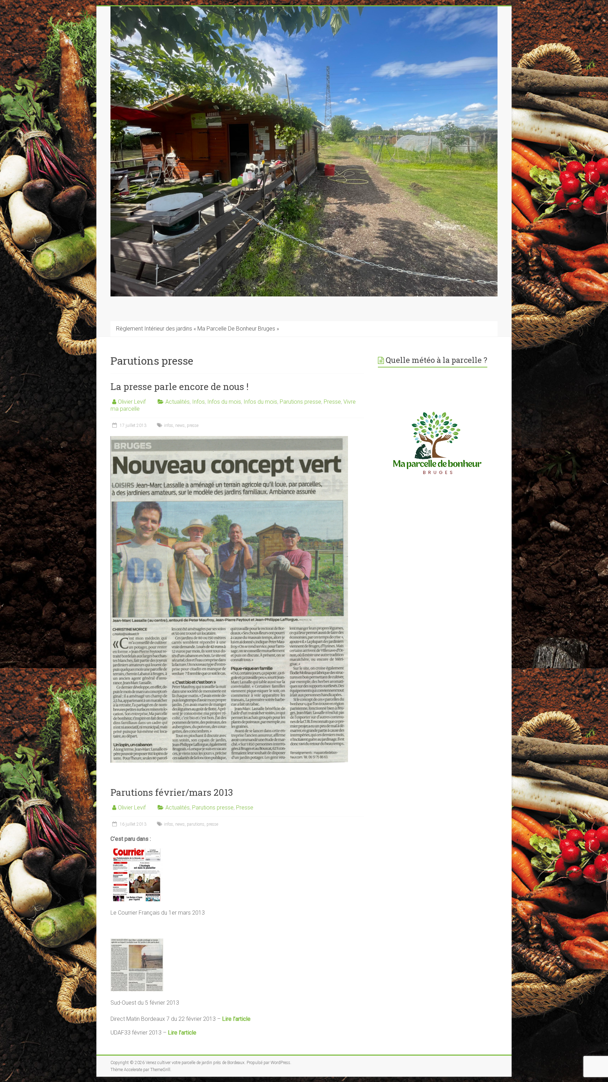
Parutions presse (300, 401)
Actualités (177, 401)
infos (168, 425)
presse (192, 425)
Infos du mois (224, 401)
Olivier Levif (132, 401)
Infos (198, 401)
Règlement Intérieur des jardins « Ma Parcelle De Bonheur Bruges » (197, 328)
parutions (195, 824)
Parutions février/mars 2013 (171, 792)
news (180, 425)
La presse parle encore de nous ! (179, 386)
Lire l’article (236, 1019)
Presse (332, 401)
